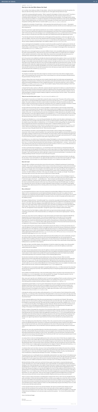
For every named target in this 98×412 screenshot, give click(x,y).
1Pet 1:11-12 (56, 306)
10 (24, 303)
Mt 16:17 (57, 281)
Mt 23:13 (32, 289)
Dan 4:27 (24, 31)
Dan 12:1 (54, 21)
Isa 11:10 (51, 264)
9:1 (39, 289)
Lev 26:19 (44, 96)
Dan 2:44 (48, 200)
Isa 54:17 (56, 45)
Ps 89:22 (51, 231)
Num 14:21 (64, 206)
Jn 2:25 (28, 83)
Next (75, 403)
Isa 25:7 (73, 119)
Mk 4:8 (72, 272)
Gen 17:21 (27, 142)
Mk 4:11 (36, 289)
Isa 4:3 (73, 38)
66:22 (36, 40)
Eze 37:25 (64, 41)
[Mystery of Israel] (8, 2)
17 (35, 48)
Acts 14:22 (36, 119)
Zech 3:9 (63, 61)
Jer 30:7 (50, 21)
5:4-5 (30, 335)
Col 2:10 (24, 339)
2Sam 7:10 (43, 231)
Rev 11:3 (25, 345)
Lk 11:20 (45, 289)
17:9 (41, 83)
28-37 (55, 231)
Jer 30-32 (31, 263)
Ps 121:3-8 (31, 260)
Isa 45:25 (37, 45)
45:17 (23, 40)
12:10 (60, 125)
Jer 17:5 (62, 100)
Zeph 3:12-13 (32, 221)
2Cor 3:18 (30, 274)
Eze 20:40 (40, 40)
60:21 (33, 40)
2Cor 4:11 (55, 113)
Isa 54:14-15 (31, 48)
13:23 (38, 83)
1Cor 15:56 (28, 170)
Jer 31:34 (65, 38)
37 (44, 68)
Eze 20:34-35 (41, 68)
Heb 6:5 (28, 289)
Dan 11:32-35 (72, 302)
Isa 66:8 (59, 61)
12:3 (23, 303)
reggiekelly (24, 5)
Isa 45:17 (50, 47)
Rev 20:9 (40, 48)
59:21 (30, 40)
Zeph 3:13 (48, 40)
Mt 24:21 (64, 21)
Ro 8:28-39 (70, 231)
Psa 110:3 (29, 371)
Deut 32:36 (49, 96)
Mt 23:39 (63, 125)
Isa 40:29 (35, 345)
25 (25, 40)
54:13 (27, 40)
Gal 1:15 (42, 147)
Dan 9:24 (60, 32)
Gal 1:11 (63, 281)
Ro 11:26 (68, 125)
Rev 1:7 (72, 125)
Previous (72, 403)
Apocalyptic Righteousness (27, 400)
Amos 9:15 (65, 231)
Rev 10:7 (28, 293)
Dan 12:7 (56, 96)
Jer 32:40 (44, 233)
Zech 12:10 (59, 312)
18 (32, 335)
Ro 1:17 (58, 267)
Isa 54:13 (56, 41)
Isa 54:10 (36, 233)
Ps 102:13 (63, 143)
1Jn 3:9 (27, 335)
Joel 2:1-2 (59, 21)
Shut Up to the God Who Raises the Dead (34, 7)
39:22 (44, 40)
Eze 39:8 (56, 203)
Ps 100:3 (61, 391)
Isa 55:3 (60, 231)
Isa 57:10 (44, 135)
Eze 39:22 (68, 61)
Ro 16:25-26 (49, 306)
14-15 (47, 231)
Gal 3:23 (28, 109)
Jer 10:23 (34, 83)
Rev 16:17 (62, 203)
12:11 (29, 345)
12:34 (41, 289)
